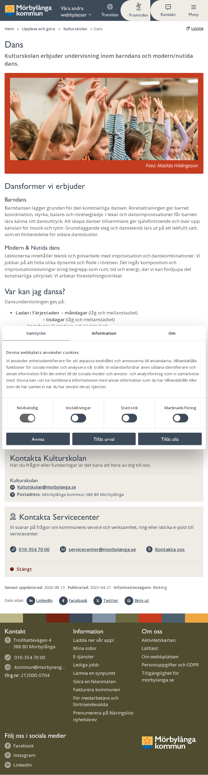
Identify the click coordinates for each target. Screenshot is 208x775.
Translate (109, 14)
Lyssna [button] (197, 28)
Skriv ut (141, 600)
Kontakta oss (170, 549)
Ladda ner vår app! (93, 640)
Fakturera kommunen (96, 689)
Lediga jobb (86, 665)
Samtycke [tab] (36, 333)
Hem (9, 28)
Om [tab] (172, 333)
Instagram (24, 755)
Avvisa (38, 438)
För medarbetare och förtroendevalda (95, 701)
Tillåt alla (170, 438)
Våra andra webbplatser (74, 11)
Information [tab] (104, 333)
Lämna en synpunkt (94, 673)
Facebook (78, 600)
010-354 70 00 (34, 549)
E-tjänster (83, 656)
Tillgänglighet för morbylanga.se (160, 676)
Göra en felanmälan (94, 681)
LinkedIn (44, 600)
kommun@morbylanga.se (42, 667)
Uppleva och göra (38, 28)
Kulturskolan (75, 28)
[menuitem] (78, 10)
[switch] (78, 418)
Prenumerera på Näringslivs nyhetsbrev (103, 716)
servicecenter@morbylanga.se (102, 549)
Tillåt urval (104, 438)
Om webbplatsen (160, 656)
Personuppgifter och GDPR (170, 665)
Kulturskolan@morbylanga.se (46, 487)
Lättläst (150, 648)
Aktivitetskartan (159, 640)
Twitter (110, 600)
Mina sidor (84, 648)
